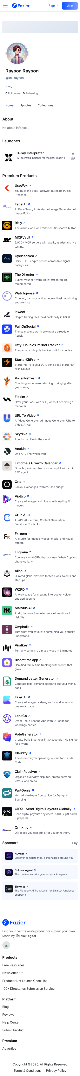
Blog (5, 1007)
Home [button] (9, 105)
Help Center (11, 1022)
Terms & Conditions (27, 1070)
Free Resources (13, 965)
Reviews (8, 1014)
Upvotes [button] (25, 105)
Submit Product (13, 1030)
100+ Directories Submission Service (28, 988)
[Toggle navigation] (7, 6)
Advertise (9, 1048)
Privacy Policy (56, 1070)
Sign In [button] (53, 6)
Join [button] (70, 6)
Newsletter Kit (12, 973)
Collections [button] (45, 105)
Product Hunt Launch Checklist (24, 981)
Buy (75, 843)
